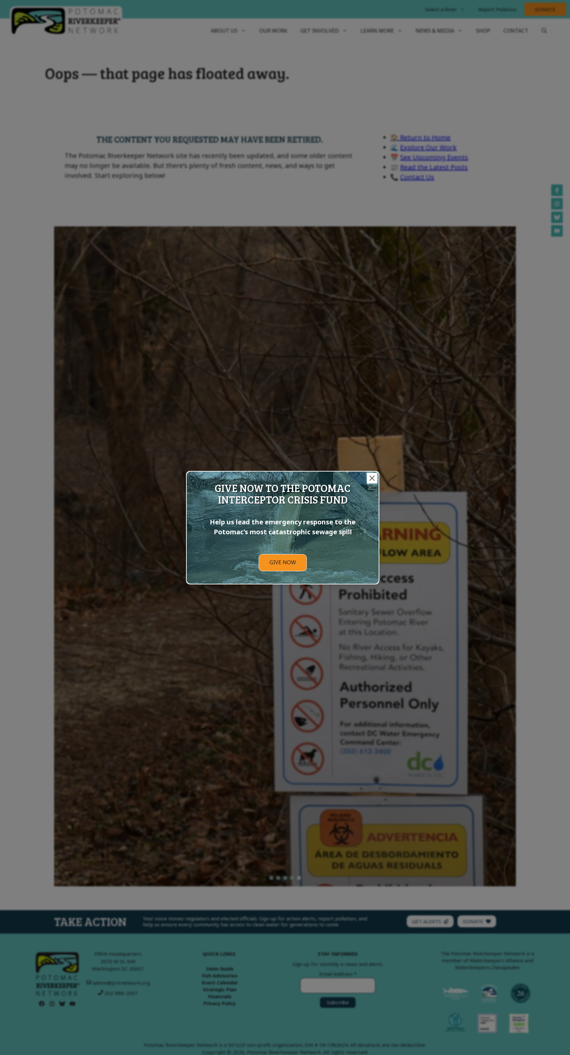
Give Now (282, 562)
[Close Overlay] (372, 478)
